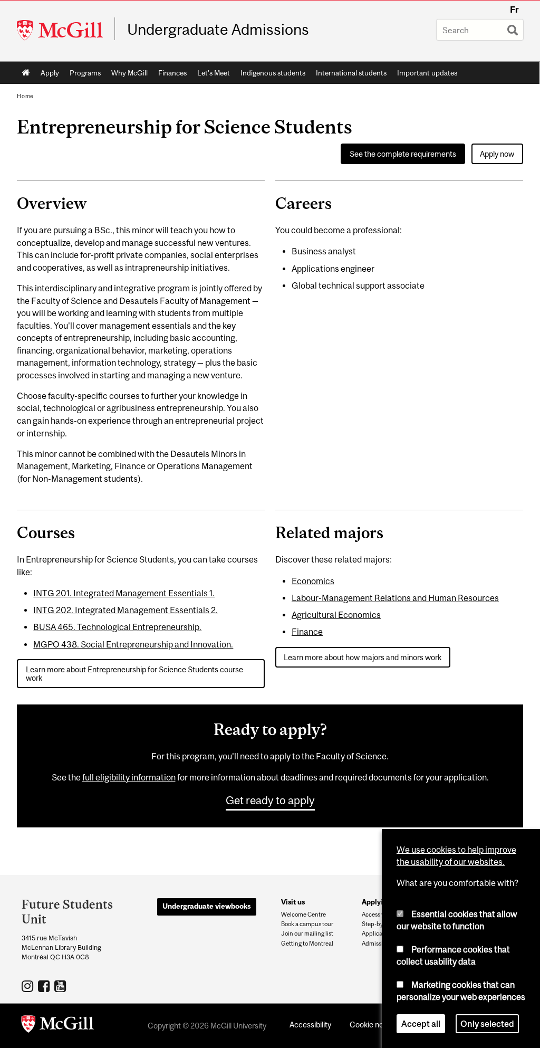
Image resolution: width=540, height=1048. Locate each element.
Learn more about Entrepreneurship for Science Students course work (134, 673)
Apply (50, 73)
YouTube (61, 985)
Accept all (420, 1023)
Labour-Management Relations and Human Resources (395, 598)
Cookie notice (373, 1024)
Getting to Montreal (307, 943)
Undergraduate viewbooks (206, 906)
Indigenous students (272, 73)
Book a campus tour (307, 924)
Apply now (497, 153)
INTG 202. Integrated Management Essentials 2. (125, 610)
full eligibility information (129, 777)
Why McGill (129, 73)
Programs (85, 73)
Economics (313, 581)
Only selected (487, 1023)
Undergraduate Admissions (218, 29)
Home (26, 73)
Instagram (29, 985)
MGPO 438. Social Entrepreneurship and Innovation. (133, 644)
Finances (172, 73)
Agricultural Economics (336, 615)
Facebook (45, 985)
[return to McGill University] (57, 1026)
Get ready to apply (270, 800)
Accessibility (310, 1024)
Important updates (427, 73)
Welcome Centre (303, 914)
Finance (307, 631)
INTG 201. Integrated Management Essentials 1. (124, 593)
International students (351, 73)
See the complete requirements (403, 153)
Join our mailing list (307, 933)
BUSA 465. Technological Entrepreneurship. (117, 627)
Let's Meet (213, 73)
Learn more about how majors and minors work (362, 657)
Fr (514, 9)
